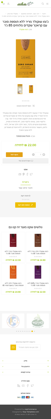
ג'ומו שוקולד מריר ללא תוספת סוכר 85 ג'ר (13, 252)
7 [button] (22, 331)
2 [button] (32, 331)
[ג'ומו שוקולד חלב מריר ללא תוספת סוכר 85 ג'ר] (38, 240)
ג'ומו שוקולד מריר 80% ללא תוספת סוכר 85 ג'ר (38, 284)
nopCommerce (31, 409)
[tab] (25, 182)
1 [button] (34, 331)
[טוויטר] (32, 386)
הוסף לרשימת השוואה (24, 106)
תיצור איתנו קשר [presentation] (25, 188)
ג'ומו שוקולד (23, 29)
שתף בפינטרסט (23, 174)
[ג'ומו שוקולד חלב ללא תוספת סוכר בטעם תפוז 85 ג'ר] (13, 272)
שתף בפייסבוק (27, 174)
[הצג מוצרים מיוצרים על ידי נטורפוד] (38, 320)
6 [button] (24, 331)
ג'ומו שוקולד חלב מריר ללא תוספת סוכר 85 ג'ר (38, 252)
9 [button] (18, 331)
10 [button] (16, 331)
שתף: (26, 169)
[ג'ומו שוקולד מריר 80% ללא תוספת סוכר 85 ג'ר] (38, 272)
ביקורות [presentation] (25, 182)
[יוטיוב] (23, 386)
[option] (38, 320)
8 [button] (20, 331)
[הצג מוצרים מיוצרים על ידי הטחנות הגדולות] (13, 320)
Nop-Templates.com (31, 412)
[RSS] (19, 386)
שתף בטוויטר (31, 174)
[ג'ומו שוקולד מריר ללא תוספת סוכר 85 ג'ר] (13, 240)
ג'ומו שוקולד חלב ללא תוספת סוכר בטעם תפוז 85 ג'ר (13, 285)
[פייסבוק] (28, 386)
